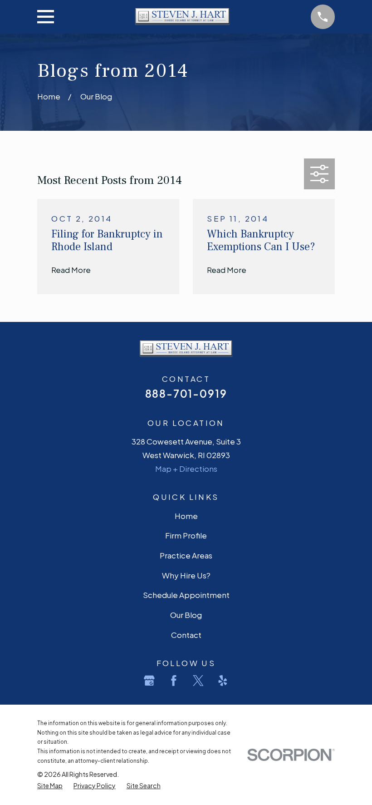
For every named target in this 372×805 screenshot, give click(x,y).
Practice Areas (186, 555)
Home (186, 516)
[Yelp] (222, 680)
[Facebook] (173, 680)
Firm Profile (186, 535)
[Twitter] (198, 680)
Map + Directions (186, 469)
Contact (186, 635)
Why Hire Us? (186, 575)
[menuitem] (50, 785)
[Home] (182, 16)
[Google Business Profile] (149, 680)
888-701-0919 (186, 393)
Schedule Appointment (186, 595)
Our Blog (186, 615)
